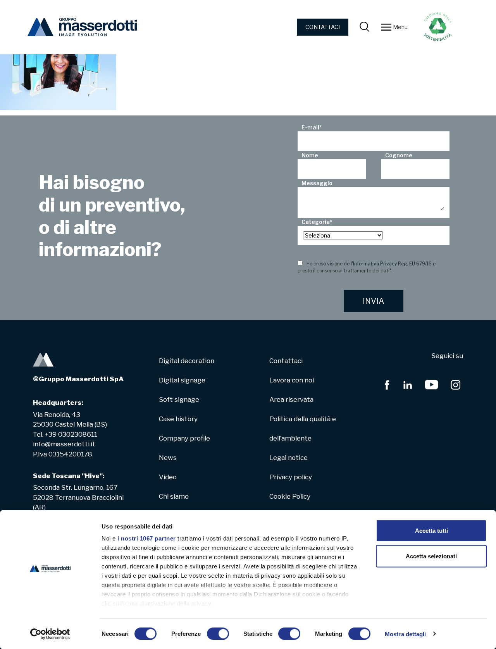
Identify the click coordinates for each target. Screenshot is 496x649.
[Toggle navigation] (386, 27)
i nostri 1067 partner (146, 538)
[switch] (218, 633)
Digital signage (182, 380)
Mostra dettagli (405, 633)
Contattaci (286, 361)
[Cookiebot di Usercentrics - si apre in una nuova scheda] (50, 634)
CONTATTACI (322, 27)
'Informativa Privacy (374, 264)
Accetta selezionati (431, 556)
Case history (178, 419)
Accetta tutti (431, 530)
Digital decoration (186, 361)
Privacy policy (290, 477)
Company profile (184, 438)
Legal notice (288, 457)
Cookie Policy (289, 496)
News (168, 457)
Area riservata (291, 399)
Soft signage (179, 399)
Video (168, 477)
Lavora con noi (291, 380)
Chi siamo (174, 496)
